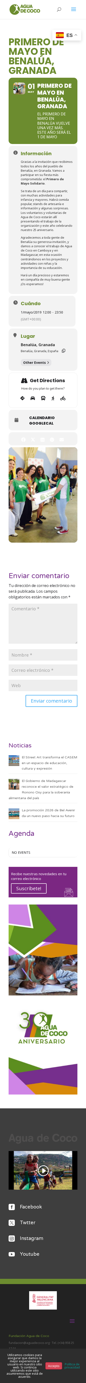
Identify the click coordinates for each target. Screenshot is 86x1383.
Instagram (31, 1238)
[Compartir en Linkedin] (42, 439)
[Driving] (32, 398)
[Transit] (43, 398)
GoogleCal (41, 423)
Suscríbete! (28, 888)
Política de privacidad (72, 1365)
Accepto (53, 1366)
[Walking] (53, 398)
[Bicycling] (63, 398)
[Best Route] (22, 398)
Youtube (29, 1254)
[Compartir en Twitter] (33, 439)
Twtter (27, 1223)
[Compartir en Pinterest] (52, 439)
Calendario (42, 418)
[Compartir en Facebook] (23, 439)
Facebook (31, 1207)
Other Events (34, 362)
